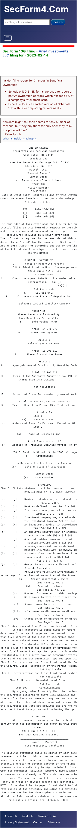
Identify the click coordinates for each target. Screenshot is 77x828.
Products (28, 816)
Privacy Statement (17, 822)
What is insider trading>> (20, 138)
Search (58, 22)
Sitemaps (54, 822)
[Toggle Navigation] (8, 38)
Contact (38, 822)
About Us (11, 816)
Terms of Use (47, 816)
